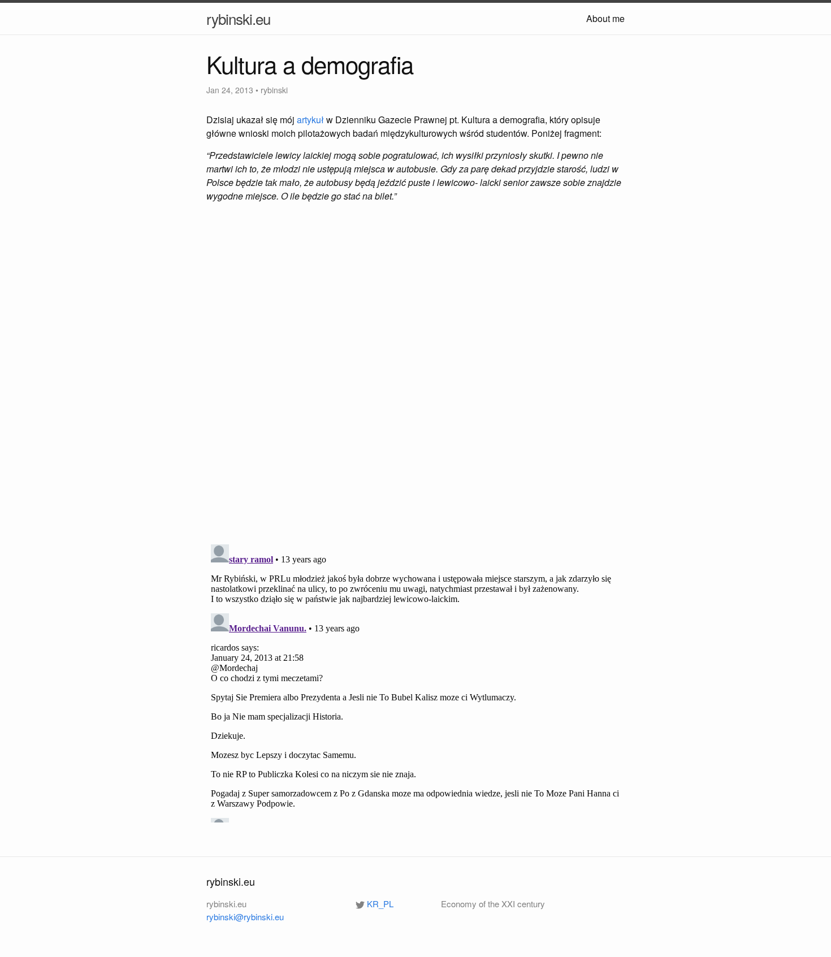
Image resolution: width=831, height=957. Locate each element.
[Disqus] (415, 374)
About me (605, 18)
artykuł (310, 119)
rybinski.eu (238, 18)
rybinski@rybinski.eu (245, 917)
